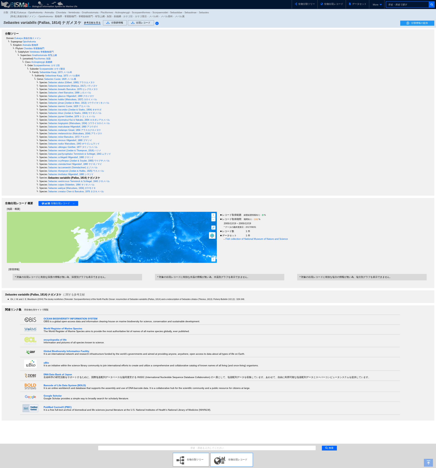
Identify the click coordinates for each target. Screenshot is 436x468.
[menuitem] (376, 4)
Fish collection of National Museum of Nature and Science (256, 238)
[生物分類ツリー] (191, 454)
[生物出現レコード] (231, 454)
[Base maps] (212, 235)
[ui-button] (431, 4)
